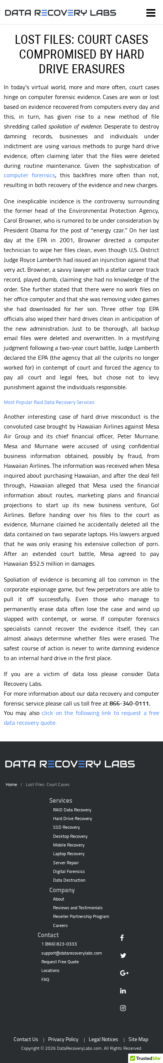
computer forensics (29, 174)
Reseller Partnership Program (81, 916)
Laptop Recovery (69, 853)
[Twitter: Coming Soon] (126, 956)
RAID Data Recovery (72, 809)
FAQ (45, 979)
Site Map (138, 1039)
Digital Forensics (69, 871)
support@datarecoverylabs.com (71, 953)
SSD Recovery (66, 827)
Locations (50, 970)
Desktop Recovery (70, 836)
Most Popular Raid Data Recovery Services (49, 402)
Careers (60, 925)
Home (11, 784)
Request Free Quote (60, 961)
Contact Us (26, 1039)
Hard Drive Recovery (72, 818)
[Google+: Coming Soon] (126, 974)
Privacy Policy (63, 1039)
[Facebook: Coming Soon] (126, 939)
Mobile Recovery (69, 845)
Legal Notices (103, 1039)
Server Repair (66, 862)
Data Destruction (69, 880)
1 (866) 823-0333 (59, 944)
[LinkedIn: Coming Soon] (126, 992)
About (58, 899)
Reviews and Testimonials (78, 907)
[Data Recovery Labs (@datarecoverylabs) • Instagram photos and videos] (126, 1009)
